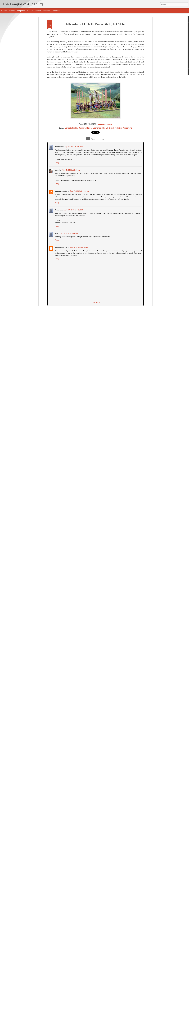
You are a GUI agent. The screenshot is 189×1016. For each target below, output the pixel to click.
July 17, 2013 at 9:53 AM (70, 169)
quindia (58, 169)
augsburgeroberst (105, 124)
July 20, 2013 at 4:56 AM (79, 247)
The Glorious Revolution (112, 128)
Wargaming (127, 128)
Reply (57, 162)
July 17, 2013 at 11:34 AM (79, 190)
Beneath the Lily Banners (75, 128)
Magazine (21, 10)
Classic (4, 10)
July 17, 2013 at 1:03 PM (73, 209)
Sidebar (38, 10)
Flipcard (12, 10)
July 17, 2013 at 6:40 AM (73, 146)
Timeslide (56, 10)
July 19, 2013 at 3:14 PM (68, 233)
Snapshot (46, 10)
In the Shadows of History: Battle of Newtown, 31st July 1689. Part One (95, 24)
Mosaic (30, 10)
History (89, 128)
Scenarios (97, 128)
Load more (96, 302)
